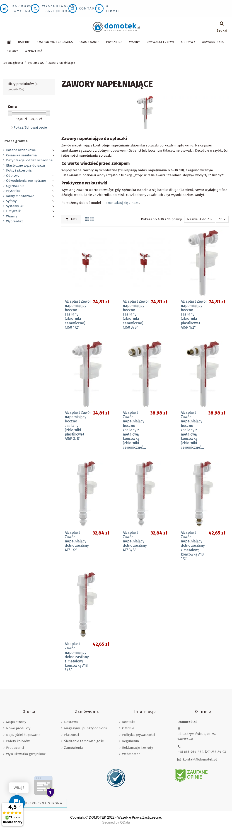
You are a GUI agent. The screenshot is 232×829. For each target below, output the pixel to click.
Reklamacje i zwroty (137, 748)
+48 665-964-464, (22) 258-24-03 (201, 752)
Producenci (15, 748)
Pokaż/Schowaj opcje (30, 127)
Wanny (11, 216)
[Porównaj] (109, 244)
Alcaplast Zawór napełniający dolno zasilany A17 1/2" (77, 541)
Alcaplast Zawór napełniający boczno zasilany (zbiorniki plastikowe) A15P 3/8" (78, 425)
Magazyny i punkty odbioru (85, 728)
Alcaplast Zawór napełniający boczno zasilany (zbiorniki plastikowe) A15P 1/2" (194, 314)
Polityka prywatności (138, 735)
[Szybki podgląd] (109, 253)
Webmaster (131, 754)
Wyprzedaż (14, 221)
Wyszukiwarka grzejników (26, 754)
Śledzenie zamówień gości (84, 741)
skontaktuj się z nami (122, 203)
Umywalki (13, 211)
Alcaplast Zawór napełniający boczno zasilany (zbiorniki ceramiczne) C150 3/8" (136, 314)
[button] (54, 42)
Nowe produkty (18, 728)
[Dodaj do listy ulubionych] (109, 236)
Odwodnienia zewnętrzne (26, 181)
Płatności (71, 735)
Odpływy (12, 176)
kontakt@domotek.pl (200, 759)
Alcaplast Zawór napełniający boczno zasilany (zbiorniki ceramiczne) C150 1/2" (78, 314)
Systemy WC (15, 206)
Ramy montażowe (20, 196)
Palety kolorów (18, 741)
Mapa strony (16, 722)
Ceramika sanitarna (21, 155)
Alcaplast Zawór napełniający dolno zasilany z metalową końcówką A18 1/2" (193, 545)
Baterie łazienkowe (21, 150)
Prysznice (13, 191)
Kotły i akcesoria (19, 170)
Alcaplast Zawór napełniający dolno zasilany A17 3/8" (135, 541)
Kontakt (88, 8)
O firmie (128, 728)
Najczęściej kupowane (23, 735)
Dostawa (71, 722)
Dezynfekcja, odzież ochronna (29, 160)
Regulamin (130, 741)
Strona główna (15, 141)
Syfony (11, 201)
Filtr (73, 219)
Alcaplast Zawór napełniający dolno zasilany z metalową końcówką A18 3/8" (77, 657)
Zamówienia (73, 748)
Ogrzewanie (15, 186)
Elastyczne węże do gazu (25, 165)
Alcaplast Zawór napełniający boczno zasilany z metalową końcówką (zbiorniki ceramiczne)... (134, 430)
